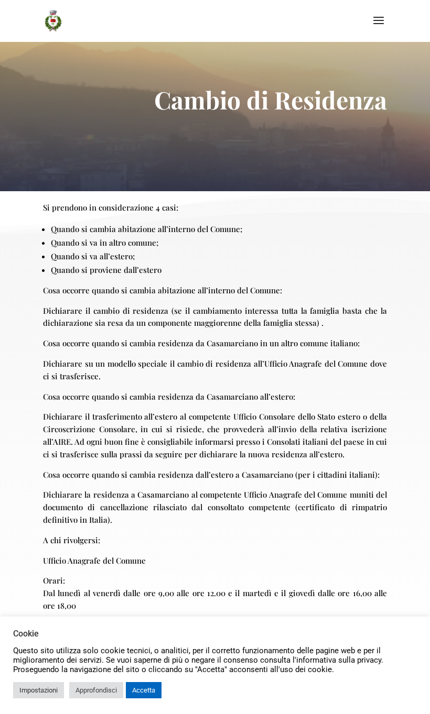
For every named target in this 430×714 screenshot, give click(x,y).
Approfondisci (96, 690)
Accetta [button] (143, 690)
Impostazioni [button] (38, 690)
